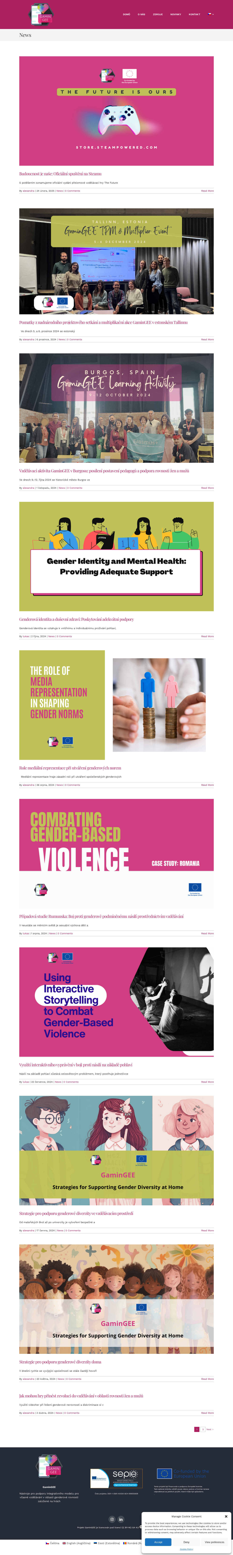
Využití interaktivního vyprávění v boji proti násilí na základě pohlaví (75, 1064)
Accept (158, 1542)
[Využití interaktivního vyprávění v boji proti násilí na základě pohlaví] (116, 1002)
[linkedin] (121, 1519)
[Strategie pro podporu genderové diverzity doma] (116, 1299)
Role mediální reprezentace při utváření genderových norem (70, 767)
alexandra (28, 190)
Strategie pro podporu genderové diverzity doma (60, 1361)
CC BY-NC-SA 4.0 (130, 1527)
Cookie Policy (186, 1549)
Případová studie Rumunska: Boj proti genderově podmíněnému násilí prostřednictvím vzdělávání (101, 916)
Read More (207, 190)
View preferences (214, 1542)
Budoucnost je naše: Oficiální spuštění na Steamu (60, 173)
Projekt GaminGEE (86, 1527)
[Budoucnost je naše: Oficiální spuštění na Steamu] (116, 111)
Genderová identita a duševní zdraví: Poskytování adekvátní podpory (76, 619)
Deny (187, 1542)
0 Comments (72, 190)
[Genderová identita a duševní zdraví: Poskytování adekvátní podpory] (116, 556)
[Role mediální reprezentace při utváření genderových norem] (116, 705)
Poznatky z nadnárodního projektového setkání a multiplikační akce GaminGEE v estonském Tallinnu (103, 322)
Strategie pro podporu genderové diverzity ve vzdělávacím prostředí (76, 1213)
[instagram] (112, 1519)
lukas (26, 636)
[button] (226, 1516)
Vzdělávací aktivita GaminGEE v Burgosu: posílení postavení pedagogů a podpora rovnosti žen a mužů (104, 470)
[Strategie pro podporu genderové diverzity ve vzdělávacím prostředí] (116, 1150)
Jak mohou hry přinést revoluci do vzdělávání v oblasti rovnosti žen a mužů (81, 1395)
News (59, 190)
